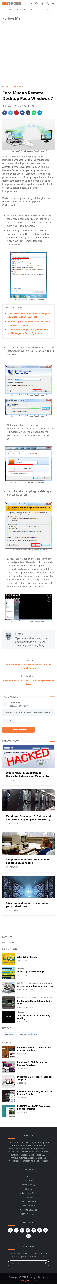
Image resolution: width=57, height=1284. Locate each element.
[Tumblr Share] (28, 112)
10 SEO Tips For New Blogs (30, 971)
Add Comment (20, 729)
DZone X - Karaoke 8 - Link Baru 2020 (35, 986)
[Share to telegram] (39, 112)
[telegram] (10, 1230)
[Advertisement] (24, 62)
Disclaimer (28, 1180)
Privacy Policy (28, 1184)
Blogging (21, 968)
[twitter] (45, 1230)
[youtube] (33, 1230)
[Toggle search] (47, 3)
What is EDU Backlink (28, 957)
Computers (21, 9)
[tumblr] (16, 1230)
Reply (8, 720)
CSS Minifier (28, 1197)
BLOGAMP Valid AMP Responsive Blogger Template (33, 1107)
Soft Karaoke (22, 983)
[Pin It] (16, 112)
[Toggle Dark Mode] (42, 3)
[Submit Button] (46, 1263)
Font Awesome (28, 1201)
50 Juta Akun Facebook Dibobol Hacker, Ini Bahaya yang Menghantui (28, 774)
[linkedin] (22, 1230)
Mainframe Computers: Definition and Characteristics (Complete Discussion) (28, 818)
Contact (28, 1176)
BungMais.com (28, 1280)
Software (33, 983)
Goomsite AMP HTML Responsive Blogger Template (34, 1049)
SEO (18, 954)
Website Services (28, 1209)
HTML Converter (28, 1205)
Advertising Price (28, 1193)
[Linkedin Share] (22, 112)
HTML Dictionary (28, 1214)
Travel (33, 9)
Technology (45, 9)
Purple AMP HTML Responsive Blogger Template (32, 1063)
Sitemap (29, 1188)
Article (10, 9)
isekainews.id (9, 942)
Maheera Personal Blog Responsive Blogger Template (34, 1092)
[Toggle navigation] (52, 3)
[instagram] (36, 3)
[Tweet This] (10, 112)
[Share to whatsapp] (34, 112)
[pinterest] (28, 1230)
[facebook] (31, 3)
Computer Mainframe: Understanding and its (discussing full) (28, 861)
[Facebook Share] (4, 112)
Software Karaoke (44, 983)
